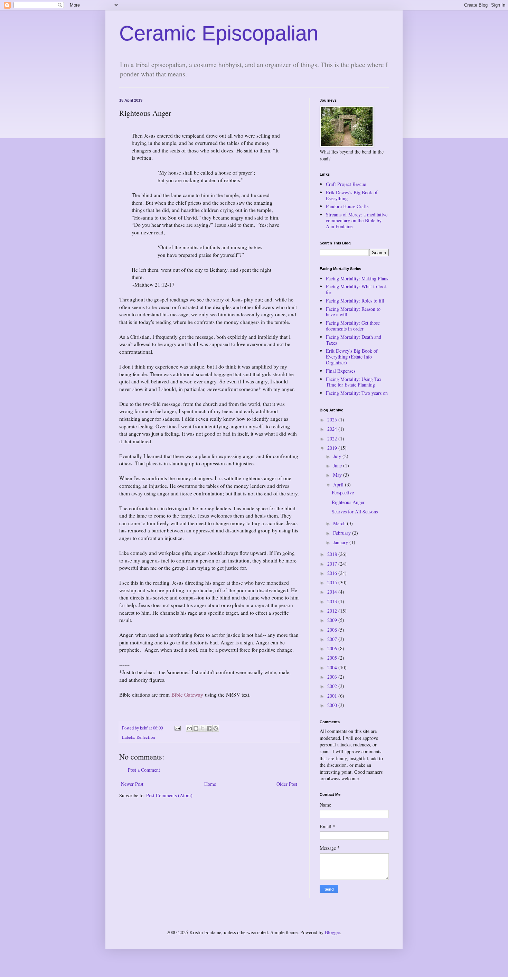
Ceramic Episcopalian (218, 33)
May (338, 475)
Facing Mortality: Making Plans (357, 278)
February (342, 533)
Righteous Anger (348, 502)
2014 (332, 591)
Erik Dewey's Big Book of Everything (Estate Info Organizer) (352, 356)
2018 (332, 554)
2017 (332, 563)
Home (210, 784)
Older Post (286, 784)
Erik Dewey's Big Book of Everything (352, 195)
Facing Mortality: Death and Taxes (353, 340)
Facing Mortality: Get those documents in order (353, 325)
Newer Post (132, 784)
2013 (332, 601)
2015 (332, 582)
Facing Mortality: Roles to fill (355, 300)
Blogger (332, 932)
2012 (332, 610)
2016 (332, 573)
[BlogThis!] (195, 728)
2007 (332, 639)
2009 (332, 620)
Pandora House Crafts (347, 206)
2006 (332, 648)
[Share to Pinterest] (215, 728)
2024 (332, 429)
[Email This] (189, 728)
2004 (332, 667)
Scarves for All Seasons (355, 511)
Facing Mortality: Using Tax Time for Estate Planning (354, 382)
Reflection (146, 737)
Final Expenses (340, 370)
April (339, 484)
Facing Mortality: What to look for (356, 289)
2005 (332, 657)
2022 (332, 438)
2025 (332, 419)
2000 (332, 705)
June (338, 465)
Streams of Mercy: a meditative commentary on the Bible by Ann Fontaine (356, 220)
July (337, 456)
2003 (332, 676)
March (340, 523)
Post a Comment (144, 769)
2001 (332, 695)
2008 (332, 629)
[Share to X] (202, 728)
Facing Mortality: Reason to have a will (353, 312)
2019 (332, 448)
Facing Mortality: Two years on (357, 393)
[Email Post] (177, 728)
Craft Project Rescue (346, 184)
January (341, 542)
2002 (332, 686)
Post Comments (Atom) (169, 795)
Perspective (343, 492)
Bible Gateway (187, 694)
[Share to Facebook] (209, 728)
